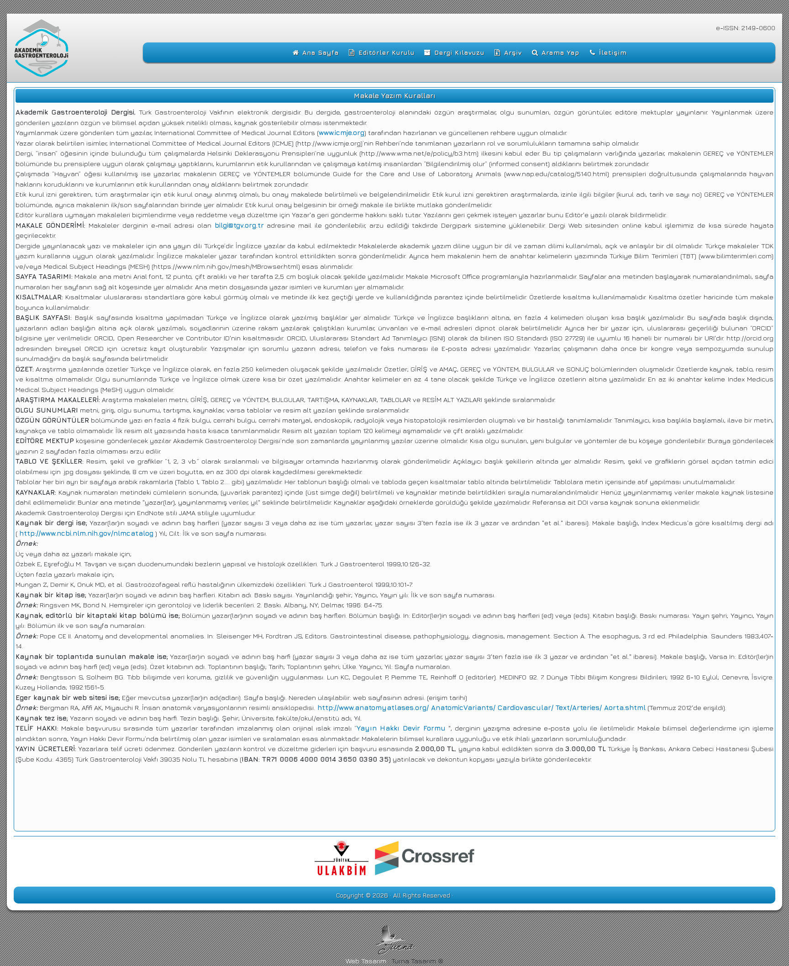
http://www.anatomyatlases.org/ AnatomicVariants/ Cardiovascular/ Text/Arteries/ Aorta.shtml (480, 707)
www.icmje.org (341, 132)
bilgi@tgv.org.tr (239, 225)
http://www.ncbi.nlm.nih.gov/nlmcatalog (86, 533)
